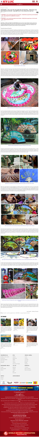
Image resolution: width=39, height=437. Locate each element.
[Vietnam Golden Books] (29, 382)
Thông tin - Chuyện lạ (28, 355)
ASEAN (14, 359)
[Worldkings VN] (19, 433)
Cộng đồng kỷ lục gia (4, 355)
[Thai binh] (10, 382)
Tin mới (26, 356)
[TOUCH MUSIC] (4, 382)
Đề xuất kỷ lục (27, 365)
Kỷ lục (14, 355)
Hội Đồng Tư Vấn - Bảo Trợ (5, 356)
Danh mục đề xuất (27, 368)
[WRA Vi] (19, 388)
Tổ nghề (2, 367)
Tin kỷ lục (26, 358)
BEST (13, 371)
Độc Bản (26, 362)
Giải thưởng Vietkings (4, 359)
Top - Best (14, 365)
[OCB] (23, 382)
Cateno (21, 429)
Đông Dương (15, 358)
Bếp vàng (14, 367)
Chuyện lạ (26, 363)
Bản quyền (14, 372)
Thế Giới (14, 362)
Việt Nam (14, 356)
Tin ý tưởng (26, 359)
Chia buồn (2, 362)
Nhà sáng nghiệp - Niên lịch (5, 365)
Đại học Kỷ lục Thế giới (16, 363)
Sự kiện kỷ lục (3, 358)
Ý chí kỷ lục (26, 367)
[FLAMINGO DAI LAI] (16, 382)
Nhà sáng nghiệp (3, 368)
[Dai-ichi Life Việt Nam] (35, 382)
